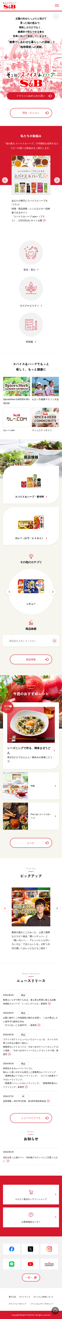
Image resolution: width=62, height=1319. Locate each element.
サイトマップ (24, 1297)
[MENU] (57, 5)
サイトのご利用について (43, 1297)
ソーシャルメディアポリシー (41, 1304)
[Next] (57, 180)
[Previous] (5, 180)
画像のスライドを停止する (56, 17)
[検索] (53, 641)
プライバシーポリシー (18, 1304)
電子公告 (12, 1297)
